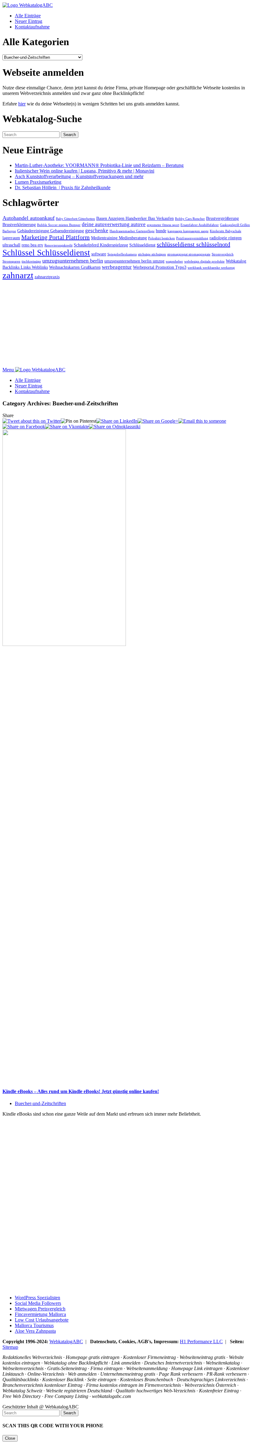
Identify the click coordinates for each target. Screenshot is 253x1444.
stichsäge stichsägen (152, 254)
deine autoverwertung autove (114, 224)
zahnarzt (17, 275)
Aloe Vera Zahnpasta (35, 1331)
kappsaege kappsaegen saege (188, 231)
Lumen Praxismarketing (38, 182)
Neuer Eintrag (28, 21)
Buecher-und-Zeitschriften (40, 1103)
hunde (161, 230)
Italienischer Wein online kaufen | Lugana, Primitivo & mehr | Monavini (84, 170)
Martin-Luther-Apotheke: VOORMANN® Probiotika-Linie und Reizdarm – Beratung (99, 165)
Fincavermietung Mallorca (40, 1314)
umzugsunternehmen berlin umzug (134, 260)
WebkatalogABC (66, 1341)
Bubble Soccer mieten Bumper (59, 225)
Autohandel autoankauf (28, 218)
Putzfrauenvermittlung (192, 238)
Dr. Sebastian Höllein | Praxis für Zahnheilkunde (62, 187)
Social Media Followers (38, 1303)
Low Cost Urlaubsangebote (41, 1319)
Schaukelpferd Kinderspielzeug (101, 244)
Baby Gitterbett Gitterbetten (75, 218)
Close (10, 1438)
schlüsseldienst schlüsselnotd (193, 244)
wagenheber (174, 261)
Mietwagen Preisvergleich (40, 1308)
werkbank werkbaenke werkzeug (211, 267)
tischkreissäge (31, 261)
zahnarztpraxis (47, 276)
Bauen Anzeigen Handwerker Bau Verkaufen (135, 218)
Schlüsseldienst (142, 244)
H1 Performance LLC (201, 1341)
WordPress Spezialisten (37, 1297)
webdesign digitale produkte (204, 261)
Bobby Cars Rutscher (190, 218)
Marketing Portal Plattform (55, 237)
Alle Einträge (28, 15)
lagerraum (11, 237)
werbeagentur (117, 267)
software (98, 253)
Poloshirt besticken (161, 238)
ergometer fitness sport (163, 225)
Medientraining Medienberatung (119, 237)
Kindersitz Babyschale (225, 231)
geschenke (96, 230)
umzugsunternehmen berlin (72, 261)
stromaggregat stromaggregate (188, 254)
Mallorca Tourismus (34, 1325)
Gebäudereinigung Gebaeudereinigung (50, 230)
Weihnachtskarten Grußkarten (75, 267)
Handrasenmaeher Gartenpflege (132, 231)
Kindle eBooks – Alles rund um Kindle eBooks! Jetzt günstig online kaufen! (80, 1091)
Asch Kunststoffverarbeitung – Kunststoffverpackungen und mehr (79, 176)
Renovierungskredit (58, 245)
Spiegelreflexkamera (122, 254)
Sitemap (10, 1347)
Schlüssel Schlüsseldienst (46, 252)
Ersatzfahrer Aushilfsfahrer (199, 225)
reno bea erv (32, 244)
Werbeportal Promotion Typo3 (159, 267)
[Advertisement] (126, 323)
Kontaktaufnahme (32, 26)
